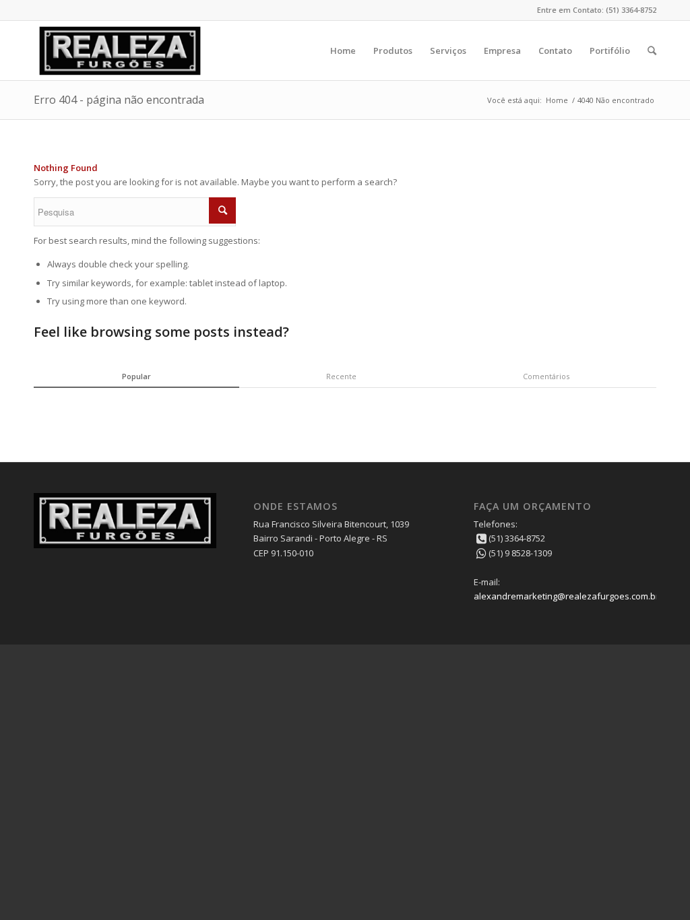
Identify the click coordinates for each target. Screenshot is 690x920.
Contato (555, 50)
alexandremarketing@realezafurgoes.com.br (566, 596)
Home (343, 50)
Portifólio (610, 50)
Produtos (392, 50)
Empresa (502, 50)
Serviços (448, 50)
